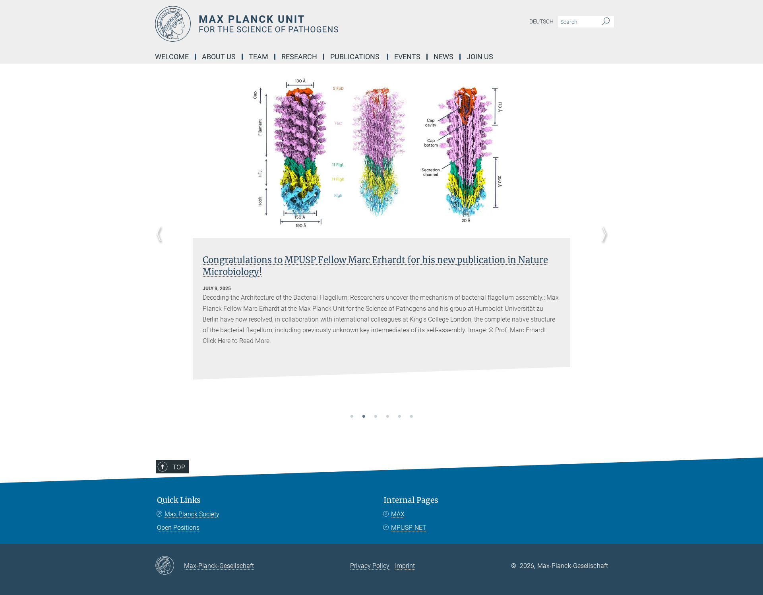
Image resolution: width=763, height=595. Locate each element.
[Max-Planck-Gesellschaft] (169, 566)
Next (602, 243)
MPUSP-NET (408, 527)
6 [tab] (411, 417)
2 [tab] (364, 417)
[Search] (606, 21)
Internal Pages (410, 500)
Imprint (405, 566)
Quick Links (179, 500)
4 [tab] (387, 417)
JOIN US (480, 57)
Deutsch (541, 21)
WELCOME (172, 57)
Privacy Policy (369, 566)
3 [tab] (376, 417)
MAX (398, 514)
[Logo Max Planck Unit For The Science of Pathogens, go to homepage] (304, 24)
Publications (355, 57)
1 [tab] (352, 417)
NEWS (443, 57)
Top (178, 467)
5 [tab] (399, 417)
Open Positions (178, 527)
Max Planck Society (192, 514)
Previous (161, 243)
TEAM (258, 57)
